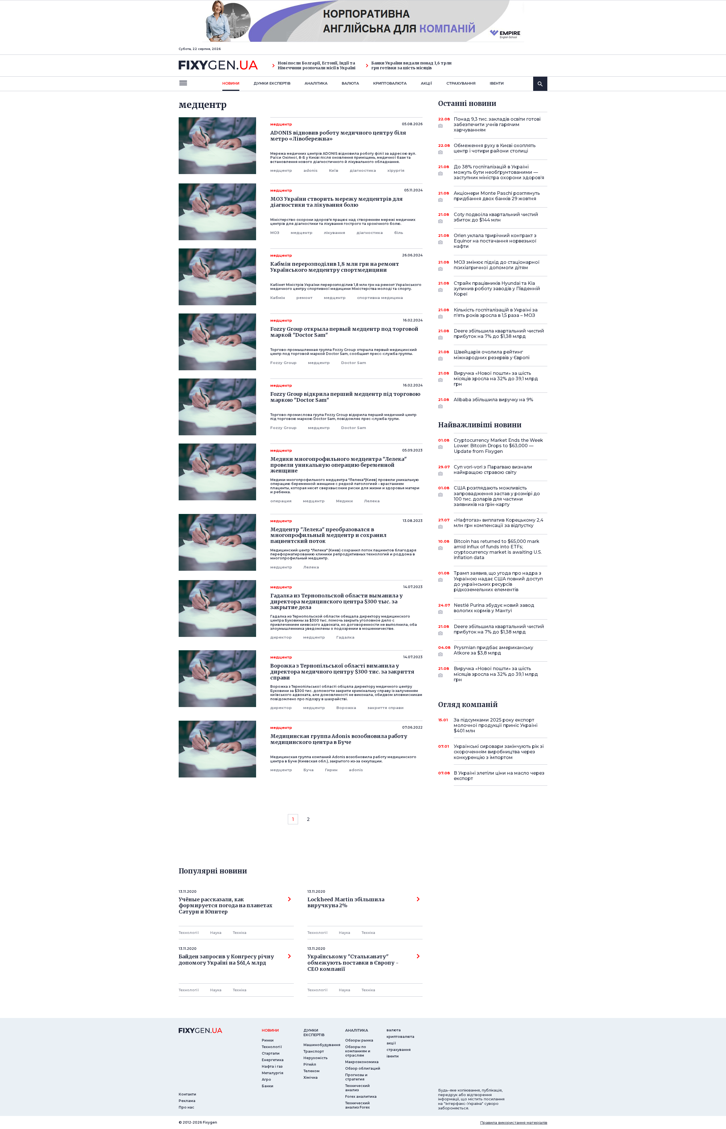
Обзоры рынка (359, 1040)
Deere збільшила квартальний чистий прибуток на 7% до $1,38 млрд (499, 333)
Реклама (187, 1101)
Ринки (268, 1040)
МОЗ (274, 232)
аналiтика (356, 1030)
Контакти (187, 1094)
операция (281, 501)
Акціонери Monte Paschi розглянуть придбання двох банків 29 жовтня (497, 196)
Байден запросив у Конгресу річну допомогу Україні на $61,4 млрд (226, 960)
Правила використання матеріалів (513, 1122)
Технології (189, 933)
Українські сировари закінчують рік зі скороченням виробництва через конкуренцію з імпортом (499, 752)
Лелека (372, 501)
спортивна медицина (380, 297)
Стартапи (271, 1053)
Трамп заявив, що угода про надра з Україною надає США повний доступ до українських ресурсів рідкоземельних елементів (498, 581)
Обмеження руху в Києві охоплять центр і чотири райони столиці (495, 148)
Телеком (311, 1071)
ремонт (304, 297)
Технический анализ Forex (357, 1105)
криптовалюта (390, 83)
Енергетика (273, 1060)
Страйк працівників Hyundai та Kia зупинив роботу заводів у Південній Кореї (497, 289)
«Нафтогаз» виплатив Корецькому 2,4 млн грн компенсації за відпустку (498, 522)
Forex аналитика (361, 1096)
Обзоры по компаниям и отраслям (357, 1051)
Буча (308, 770)
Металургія (272, 1073)
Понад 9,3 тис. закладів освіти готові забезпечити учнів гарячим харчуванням (497, 124)
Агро (266, 1079)
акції (426, 83)
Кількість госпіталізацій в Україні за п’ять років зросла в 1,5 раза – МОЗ (496, 312)
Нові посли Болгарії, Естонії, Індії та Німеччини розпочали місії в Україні (316, 65)
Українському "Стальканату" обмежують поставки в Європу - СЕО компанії (354, 963)
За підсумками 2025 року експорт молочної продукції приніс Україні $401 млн (495, 725)
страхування (461, 83)
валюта (350, 83)
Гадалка (345, 637)
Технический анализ (357, 1088)
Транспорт (313, 1051)
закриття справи (386, 707)
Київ (333, 170)
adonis (310, 170)
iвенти (497, 83)
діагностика (363, 170)
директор (281, 637)
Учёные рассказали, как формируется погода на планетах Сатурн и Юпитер (226, 905)
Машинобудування (321, 1045)
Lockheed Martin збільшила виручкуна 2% (345, 902)
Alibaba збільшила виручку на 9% (493, 399)
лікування (334, 232)
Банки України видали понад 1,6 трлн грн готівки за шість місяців (411, 65)
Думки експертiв (272, 83)
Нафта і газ (272, 1066)
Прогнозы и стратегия (356, 1077)
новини (230, 83)
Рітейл (309, 1064)
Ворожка (346, 707)
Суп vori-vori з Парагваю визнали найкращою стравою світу (493, 469)
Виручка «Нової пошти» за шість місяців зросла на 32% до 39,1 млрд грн (496, 379)
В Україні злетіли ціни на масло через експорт (499, 775)
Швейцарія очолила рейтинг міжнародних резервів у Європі (491, 354)
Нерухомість (315, 1058)
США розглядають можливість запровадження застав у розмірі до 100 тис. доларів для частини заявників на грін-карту (497, 496)
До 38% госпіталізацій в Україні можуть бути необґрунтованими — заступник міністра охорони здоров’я (499, 172)
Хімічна (310, 1077)
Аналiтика (316, 83)
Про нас (186, 1107)
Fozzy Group (283, 362)
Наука (215, 933)
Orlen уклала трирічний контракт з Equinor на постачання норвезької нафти (495, 241)
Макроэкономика (362, 1062)
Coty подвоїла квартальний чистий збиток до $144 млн (496, 217)
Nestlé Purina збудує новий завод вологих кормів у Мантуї (494, 608)
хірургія (395, 170)
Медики (344, 501)
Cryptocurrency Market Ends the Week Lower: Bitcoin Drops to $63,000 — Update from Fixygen (498, 446)
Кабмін (277, 297)
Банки (267, 1086)
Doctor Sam (353, 362)
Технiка (239, 933)
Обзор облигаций (362, 1068)
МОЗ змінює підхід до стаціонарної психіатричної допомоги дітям (497, 265)
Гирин (331, 770)
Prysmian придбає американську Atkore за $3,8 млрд (493, 650)
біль (398, 232)
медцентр (281, 170)
